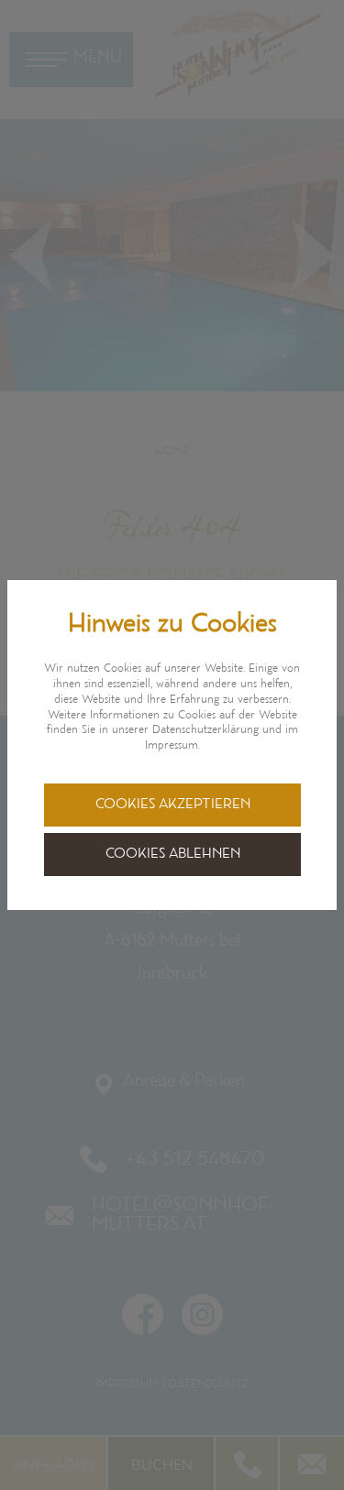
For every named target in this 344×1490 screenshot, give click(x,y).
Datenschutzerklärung (205, 730)
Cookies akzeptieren (172, 805)
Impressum (171, 745)
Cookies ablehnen (172, 854)
